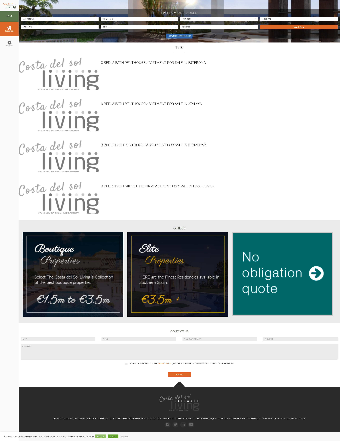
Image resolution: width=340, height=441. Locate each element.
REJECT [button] (113, 436)
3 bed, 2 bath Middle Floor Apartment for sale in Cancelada (157, 186)
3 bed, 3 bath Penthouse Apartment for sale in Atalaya (151, 104)
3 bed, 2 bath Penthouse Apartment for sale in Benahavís (154, 145)
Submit (179, 374)
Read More (124, 436)
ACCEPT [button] (100, 436)
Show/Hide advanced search (179, 36)
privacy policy (165, 364)
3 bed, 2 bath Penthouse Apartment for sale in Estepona (153, 62)
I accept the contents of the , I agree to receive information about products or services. (180, 364)
